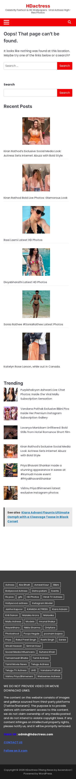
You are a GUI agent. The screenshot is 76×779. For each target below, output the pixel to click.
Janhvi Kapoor (14, 609)
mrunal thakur (47, 621)
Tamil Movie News (16, 664)
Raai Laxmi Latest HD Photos (23, 240)
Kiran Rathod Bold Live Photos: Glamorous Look (35, 198)
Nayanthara (12, 627)
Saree (62, 639)
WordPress (45, 773)
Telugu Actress (40, 664)
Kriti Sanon (11, 615)
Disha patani (39, 591)
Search (9, 84)
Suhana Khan (47, 652)
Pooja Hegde (31, 633)
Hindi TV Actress (52, 597)
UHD (33, 670)
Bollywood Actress (16, 591)
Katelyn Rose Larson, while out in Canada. (32, 366)
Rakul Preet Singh (26, 639)
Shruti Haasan (13, 646)
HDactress (38, 6)
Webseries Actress (48, 676)
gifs (20, 597)
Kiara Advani (59, 609)
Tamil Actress (41, 658)
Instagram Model (42, 603)
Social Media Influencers (20, 652)
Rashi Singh (47, 639)
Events (55, 591)
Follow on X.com (15, 751)
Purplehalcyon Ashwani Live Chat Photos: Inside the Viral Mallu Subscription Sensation (42, 394)
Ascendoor (64, 770)
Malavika (48, 615)
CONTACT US (13, 742)
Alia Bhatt (24, 585)
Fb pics (9, 597)
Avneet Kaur (41, 585)
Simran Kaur (33, 646)
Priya (8, 639)
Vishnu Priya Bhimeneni (19, 676)
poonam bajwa (53, 633)
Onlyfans (50, 627)
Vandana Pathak (50, 670)
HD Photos (33, 597)
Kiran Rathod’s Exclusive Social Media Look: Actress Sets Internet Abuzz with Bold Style (45, 451)
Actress (9, 585)
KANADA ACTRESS (37, 609)
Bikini (56, 585)
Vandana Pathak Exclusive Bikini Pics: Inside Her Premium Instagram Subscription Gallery (45, 413)
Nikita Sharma (32, 627)
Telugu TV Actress (16, 670)
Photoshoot (12, 633)
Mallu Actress (13, 621)
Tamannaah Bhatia (16, 658)
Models (30, 621)
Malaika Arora (30, 615)
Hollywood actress (16, 603)
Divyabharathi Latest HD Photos (25, 282)
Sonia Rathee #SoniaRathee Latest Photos (33, 324)
